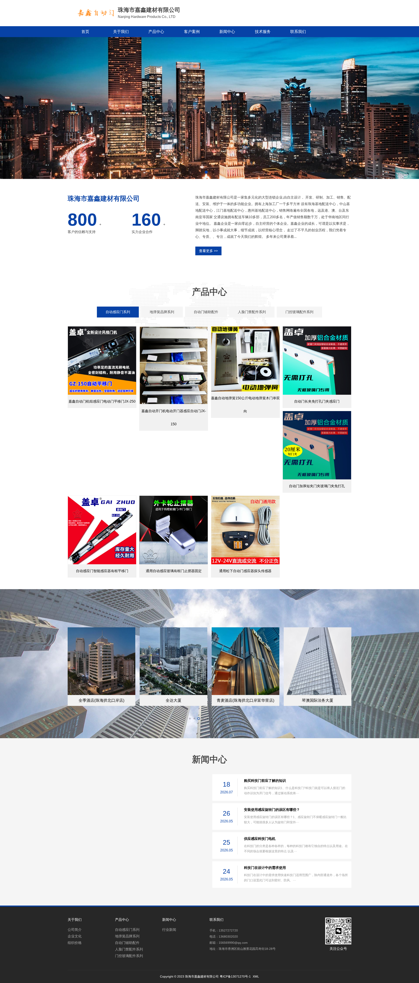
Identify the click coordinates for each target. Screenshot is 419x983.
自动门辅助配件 (127, 943)
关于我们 (121, 31)
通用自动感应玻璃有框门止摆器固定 (174, 571)
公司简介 (75, 930)
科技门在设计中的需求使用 (265, 868)
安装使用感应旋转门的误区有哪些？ (272, 809)
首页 (85, 31)
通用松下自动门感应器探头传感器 (245, 571)
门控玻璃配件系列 (129, 956)
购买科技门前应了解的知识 (265, 780)
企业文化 (75, 936)
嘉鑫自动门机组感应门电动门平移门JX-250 (102, 401)
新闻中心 (227, 31)
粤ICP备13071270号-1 (235, 976)
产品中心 (156, 31)
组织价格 (75, 943)
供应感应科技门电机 (259, 839)
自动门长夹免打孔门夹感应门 (317, 401)
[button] (206, 172)
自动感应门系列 (127, 930)
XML (256, 976)
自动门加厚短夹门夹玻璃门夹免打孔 (317, 486)
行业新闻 (169, 930)
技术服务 (263, 31)
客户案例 (192, 31)
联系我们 (298, 31)
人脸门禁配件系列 (129, 949)
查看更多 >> (208, 251)
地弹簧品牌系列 (127, 936)
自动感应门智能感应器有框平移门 (102, 571)
